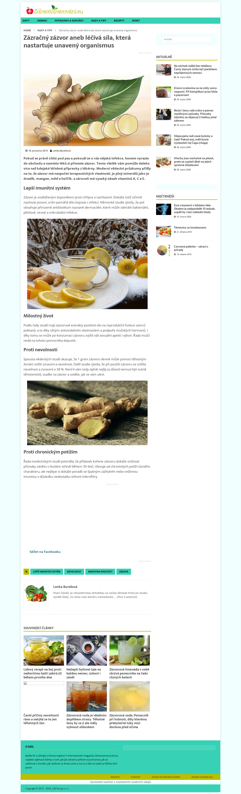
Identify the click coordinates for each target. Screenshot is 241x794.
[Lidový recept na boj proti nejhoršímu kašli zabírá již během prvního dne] (44, 650)
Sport (136, 20)
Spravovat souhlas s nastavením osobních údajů (120, 782)
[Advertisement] (87, 63)
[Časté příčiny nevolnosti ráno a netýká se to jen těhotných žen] (44, 696)
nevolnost (74, 571)
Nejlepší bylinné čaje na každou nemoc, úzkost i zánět (83, 673)
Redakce (115, 777)
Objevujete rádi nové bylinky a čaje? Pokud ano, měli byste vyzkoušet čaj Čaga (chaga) (193, 139)
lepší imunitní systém (46, 571)
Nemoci (42, 20)
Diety (26, 20)
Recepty (119, 20)
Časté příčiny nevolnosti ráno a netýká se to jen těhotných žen (41, 719)
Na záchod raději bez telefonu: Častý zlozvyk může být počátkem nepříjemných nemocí (195, 69)
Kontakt (135, 777)
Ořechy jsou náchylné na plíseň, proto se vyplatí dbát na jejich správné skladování (194, 161)
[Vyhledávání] (186, 39)
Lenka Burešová (65, 587)
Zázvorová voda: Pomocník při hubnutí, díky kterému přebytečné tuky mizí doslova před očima (128, 721)
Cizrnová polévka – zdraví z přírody (191, 248)
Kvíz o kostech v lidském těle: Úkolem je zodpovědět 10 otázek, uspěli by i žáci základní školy (194, 208)
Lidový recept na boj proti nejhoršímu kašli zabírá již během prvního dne (43, 673)
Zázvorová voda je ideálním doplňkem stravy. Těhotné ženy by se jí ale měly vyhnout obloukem (86, 721)
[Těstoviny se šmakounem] (163, 231)
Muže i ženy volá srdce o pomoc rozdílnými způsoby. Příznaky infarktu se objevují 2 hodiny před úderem (195, 115)
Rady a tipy (98, 20)
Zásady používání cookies (166, 777)
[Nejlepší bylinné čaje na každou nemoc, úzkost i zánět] (86, 650)
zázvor (123, 571)
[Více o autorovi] (126, 597)
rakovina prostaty (100, 571)
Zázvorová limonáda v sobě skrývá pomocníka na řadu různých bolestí (129, 673)
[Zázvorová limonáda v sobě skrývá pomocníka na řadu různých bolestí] (129, 650)
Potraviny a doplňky (69, 20)
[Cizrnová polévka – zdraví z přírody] (163, 250)
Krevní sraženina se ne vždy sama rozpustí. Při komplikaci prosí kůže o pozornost (195, 91)
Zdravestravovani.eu (106, 755)
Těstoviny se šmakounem (190, 228)
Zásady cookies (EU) (202, 777)
